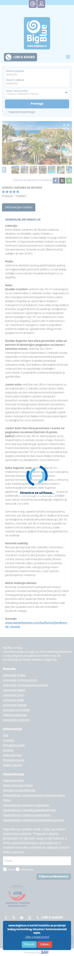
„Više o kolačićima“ (37, 937)
